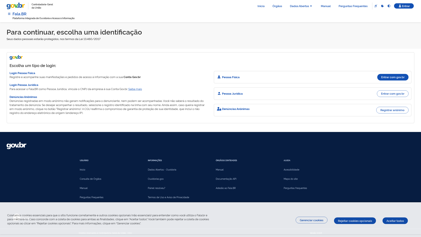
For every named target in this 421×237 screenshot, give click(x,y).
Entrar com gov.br (393, 77)
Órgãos (277, 6)
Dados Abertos (299, 6)
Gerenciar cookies (311, 220)
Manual (326, 6)
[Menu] (9, 13)
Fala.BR (19, 13)
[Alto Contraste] (388, 6)
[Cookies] (382, 6)
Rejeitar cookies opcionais (355, 221)
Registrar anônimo (392, 110)
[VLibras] (375, 6)
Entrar (406, 6)
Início (261, 6)
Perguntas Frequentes (353, 6)
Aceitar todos (395, 221)
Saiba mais (135, 89)
